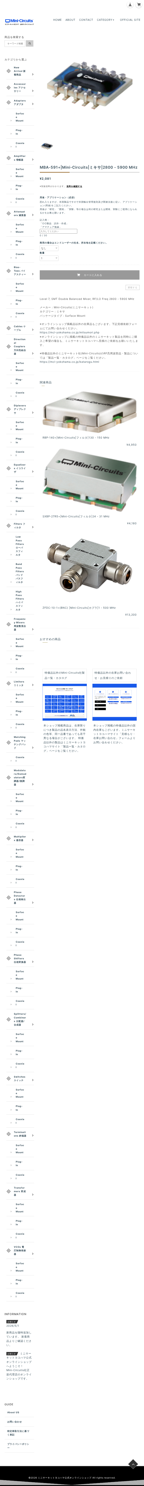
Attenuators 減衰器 (20, 213)
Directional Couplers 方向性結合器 (20, 346)
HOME (57, 19)
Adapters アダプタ (20, 102)
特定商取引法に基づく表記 (18, 1433)
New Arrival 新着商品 (20, 71)
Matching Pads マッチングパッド (20, 742)
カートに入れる (92, 274)
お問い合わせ (14, 1421)
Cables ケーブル (20, 328)
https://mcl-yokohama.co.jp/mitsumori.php (70, 332)
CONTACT (86, 19)
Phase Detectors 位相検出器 (20, 897)
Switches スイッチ (20, 1078)
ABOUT (70, 19)
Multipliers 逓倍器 (20, 838)
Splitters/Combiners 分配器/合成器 (20, 1019)
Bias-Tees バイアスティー (20, 271)
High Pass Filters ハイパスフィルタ (20, 600)
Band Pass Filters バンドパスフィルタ (20, 573)
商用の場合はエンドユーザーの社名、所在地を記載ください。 (74, 242)
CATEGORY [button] (104, 19)
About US (13, 1412)
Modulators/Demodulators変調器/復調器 (20, 777)
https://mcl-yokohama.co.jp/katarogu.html (69, 361)
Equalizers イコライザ (20, 468)
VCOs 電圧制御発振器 (20, 1250)
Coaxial (20, 145)
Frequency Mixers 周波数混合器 (20, 624)
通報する (132, 287)
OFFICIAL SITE (130, 19)
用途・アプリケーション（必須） (59, 197)
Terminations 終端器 (20, 1134)
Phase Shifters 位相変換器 (20, 958)
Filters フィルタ (19, 525)
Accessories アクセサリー (20, 87)
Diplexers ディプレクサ (20, 409)
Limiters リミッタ (19, 683)
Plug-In (19, 132)
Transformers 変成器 (20, 1191)
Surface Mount (20, 117)
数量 (42, 252)
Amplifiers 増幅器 (20, 158)
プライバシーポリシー (18, 1446)
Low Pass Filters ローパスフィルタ (20, 545)
